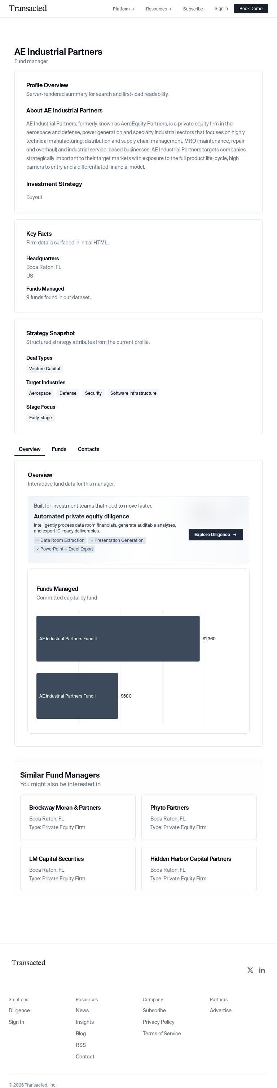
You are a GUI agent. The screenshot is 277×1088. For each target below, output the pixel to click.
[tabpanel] (138, 603)
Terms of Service (162, 1033)
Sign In (16, 1022)
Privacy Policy (159, 1022)
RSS (81, 1045)
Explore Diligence (212, 535)
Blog (81, 1033)
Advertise (221, 1010)
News (82, 1010)
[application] (138, 667)
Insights (85, 1022)
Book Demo (251, 9)
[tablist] (59, 449)
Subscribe (154, 1010)
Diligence (19, 1010)
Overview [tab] (29, 449)
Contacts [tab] (88, 449)
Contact (85, 1056)
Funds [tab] (59, 449)
